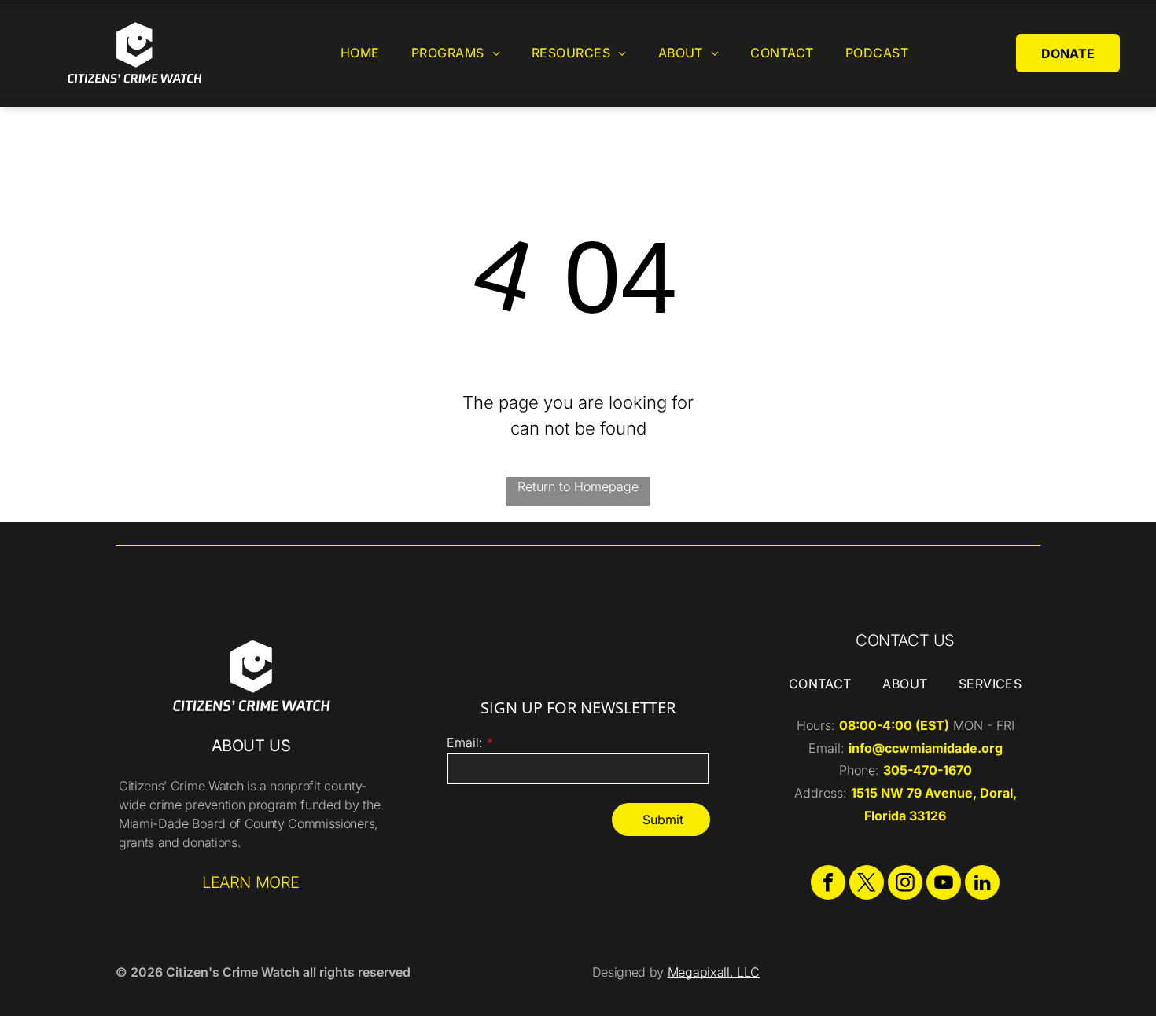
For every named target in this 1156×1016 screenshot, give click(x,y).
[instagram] (905, 884)
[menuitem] (360, 53)
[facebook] (828, 884)
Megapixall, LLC (714, 972)
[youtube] (943, 884)
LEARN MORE (251, 882)
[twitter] (866, 884)
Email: (465, 742)
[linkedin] (982, 884)
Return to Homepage (578, 486)
